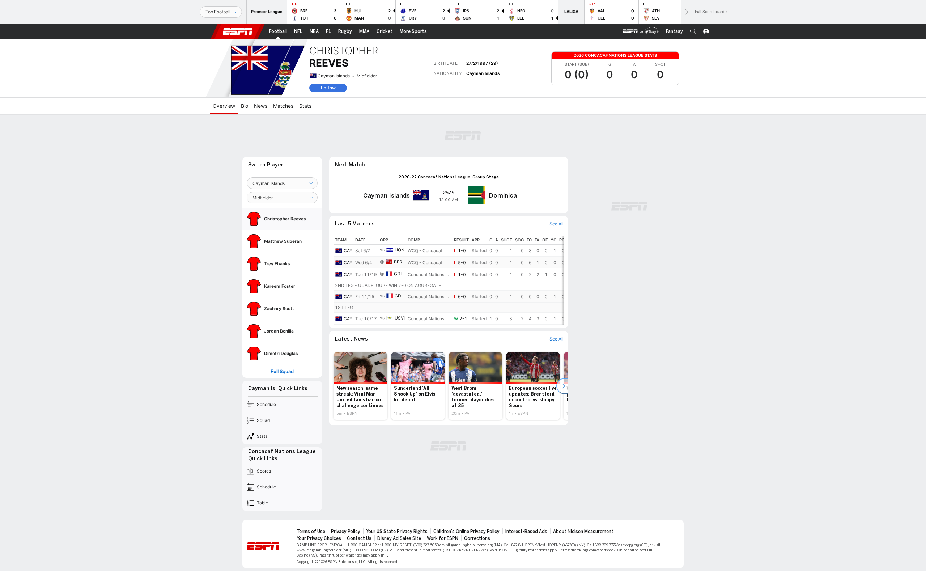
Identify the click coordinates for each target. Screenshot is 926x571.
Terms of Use (311, 531)
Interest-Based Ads (526, 531)
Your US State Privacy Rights (397, 531)
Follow (328, 87)
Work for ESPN (442, 538)
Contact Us (359, 538)
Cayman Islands (334, 76)
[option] (360, 386)
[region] (449, 280)
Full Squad (282, 371)
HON (399, 250)
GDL (398, 273)
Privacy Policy (345, 531)
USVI (400, 318)
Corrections (477, 538)
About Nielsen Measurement (583, 531)
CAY (348, 250)
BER (398, 262)
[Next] (686, 12)
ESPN (237, 31)
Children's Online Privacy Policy (466, 531)
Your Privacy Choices (319, 538)
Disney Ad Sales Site (399, 538)
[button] (693, 31)
